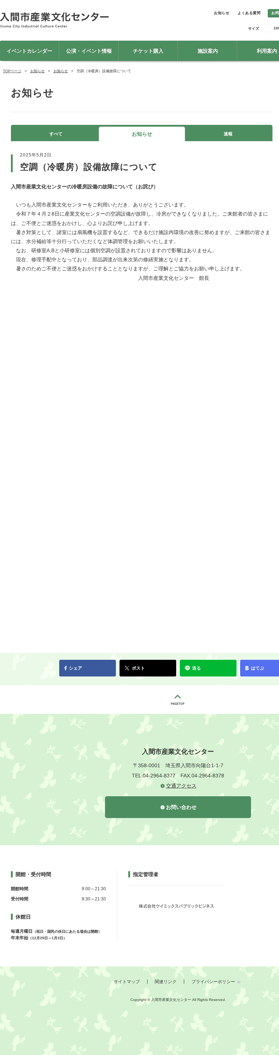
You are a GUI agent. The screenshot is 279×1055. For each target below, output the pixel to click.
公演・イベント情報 (89, 51)
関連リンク (166, 981)
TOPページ (12, 71)
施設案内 (208, 51)
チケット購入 (148, 51)
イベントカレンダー (29, 51)
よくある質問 (249, 13)
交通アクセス (181, 786)
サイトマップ (127, 981)
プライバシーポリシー (213, 981)
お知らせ (221, 13)
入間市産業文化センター (80, 20)
